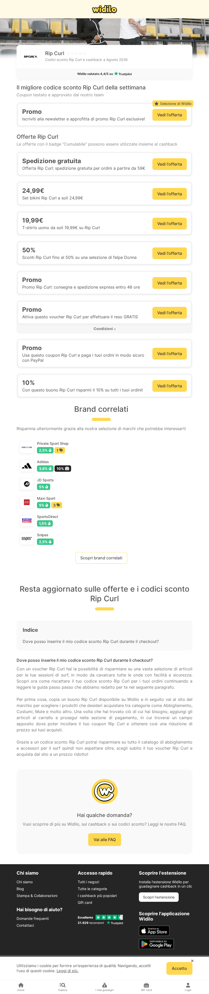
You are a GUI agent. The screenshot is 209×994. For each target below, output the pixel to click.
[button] (104, 328)
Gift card (85, 902)
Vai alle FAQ (105, 839)
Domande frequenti (33, 918)
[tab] (104, 328)
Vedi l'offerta (169, 114)
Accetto (179, 968)
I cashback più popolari (97, 895)
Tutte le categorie (92, 889)
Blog (20, 889)
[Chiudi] (192, 961)
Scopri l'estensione (159, 897)
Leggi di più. (68, 970)
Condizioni (103, 328)
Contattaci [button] (25, 925)
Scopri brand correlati (101, 557)
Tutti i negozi (88, 882)
